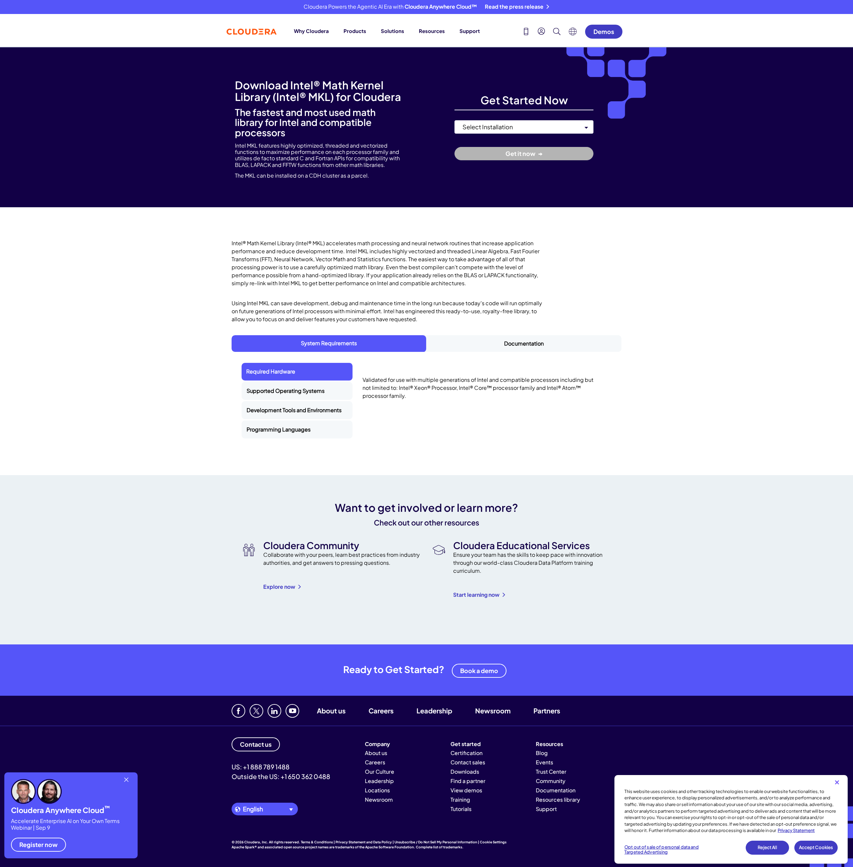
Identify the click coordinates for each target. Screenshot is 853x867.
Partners (546, 710)
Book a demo (479, 670)
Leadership (434, 710)
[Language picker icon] (572, 33)
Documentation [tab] (524, 343)
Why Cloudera (311, 31)
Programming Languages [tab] (279, 429)
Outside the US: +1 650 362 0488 (281, 776)
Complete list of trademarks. (439, 847)
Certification (466, 752)
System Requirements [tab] (329, 343)
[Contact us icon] (526, 32)
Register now (38, 844)
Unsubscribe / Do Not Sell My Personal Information (436, 842)
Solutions (392, 31)
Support (469, 31)
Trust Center (551, 771)
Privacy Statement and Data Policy (364, 842)
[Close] (837, 782)
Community (550, 780)
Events (544, 762)
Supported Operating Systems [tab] (286, 390)
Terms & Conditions (317, 842)
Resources (432, 31)
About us (331, 710)
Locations (377, 790)
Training (460, 799)
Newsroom (492, 710)
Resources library (558, 799)
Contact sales (467, 762)
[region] (731, 819)
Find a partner (467, 780)
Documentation (555, 790)
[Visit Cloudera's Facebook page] (238, 711)
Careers (381, 710)
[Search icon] (556, 32)
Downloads (464, 771)
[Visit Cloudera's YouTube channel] (292, 711)
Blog (542, 752)
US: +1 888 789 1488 (261, 767)
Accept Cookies (816, 847)
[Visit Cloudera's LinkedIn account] (274, 711)
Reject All (767, 847)
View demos (466, 790)
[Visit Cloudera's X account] (256, 711)
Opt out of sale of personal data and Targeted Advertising (661, 849)
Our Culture (379, 771)
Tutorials (460, 808)
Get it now (520, 153)
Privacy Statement (796, 830)
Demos (603, 31)
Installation (466, 116)
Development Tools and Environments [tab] (294, 410)
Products (355, 31)
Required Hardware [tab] (270, 371)
